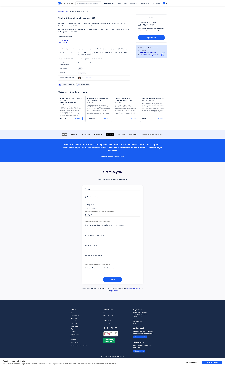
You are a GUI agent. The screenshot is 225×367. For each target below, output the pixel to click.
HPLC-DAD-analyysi (63, 42)
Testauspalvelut (109, 3)
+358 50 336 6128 (108, 315)
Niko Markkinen (86, 78)
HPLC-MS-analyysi (63, 40)
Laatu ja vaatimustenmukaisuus (79, 345)
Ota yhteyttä (133, 3)
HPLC (80, 68)
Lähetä (112, 279)
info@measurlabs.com (148, 52)
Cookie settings (191, 362)
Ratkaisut (73, 321)
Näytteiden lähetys (76, 334)
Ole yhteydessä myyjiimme (149, 55)
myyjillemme (114, 291)
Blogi (125, 3)
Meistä (119, 3)
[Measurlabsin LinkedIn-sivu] (108, 328)
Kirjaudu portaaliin (140, 337)
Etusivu (73, 313)
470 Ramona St (137, 317)
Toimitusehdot (74, 337)
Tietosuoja (73, 339)
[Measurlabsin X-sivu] (112, 328)
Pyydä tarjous (151, 38)
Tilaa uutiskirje (139, 351)
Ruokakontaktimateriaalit (68, 84)
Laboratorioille (74, 326)
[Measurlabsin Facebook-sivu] (104, 328)
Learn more (112, 364)
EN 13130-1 (82, 73)
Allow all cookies (212, 362)
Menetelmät (74, 318)
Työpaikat (73, 331)
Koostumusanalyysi (84, 84)
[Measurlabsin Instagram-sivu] (116, 328)
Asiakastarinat (144, 3)
